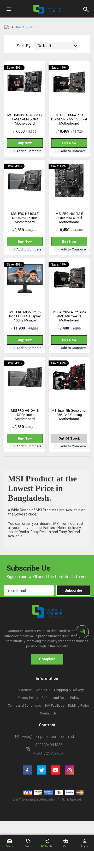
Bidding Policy (78, 705)
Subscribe (73, 590)
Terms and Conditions (24, 705)
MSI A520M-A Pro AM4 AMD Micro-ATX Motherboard (69, 316)
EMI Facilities (54, 705)
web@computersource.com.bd (48, 736)
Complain (47, 659)
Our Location (23, 690)
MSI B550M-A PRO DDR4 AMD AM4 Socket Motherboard (69, 119)
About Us (43, 690)
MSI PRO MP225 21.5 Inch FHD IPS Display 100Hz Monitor (24, 316)
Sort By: (24, 45)
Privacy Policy (28, 698)
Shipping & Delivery (69, 690)
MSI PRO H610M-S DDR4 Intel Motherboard (25, 415)
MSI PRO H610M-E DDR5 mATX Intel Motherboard (69, 218)
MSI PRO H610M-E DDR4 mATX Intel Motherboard (25, 218)
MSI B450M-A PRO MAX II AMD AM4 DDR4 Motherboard (25, 119)
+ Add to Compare (27, 151)
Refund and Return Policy (60, 698)
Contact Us (48, 713)
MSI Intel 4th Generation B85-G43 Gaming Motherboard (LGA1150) (69, 417)
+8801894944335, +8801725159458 (48, 749)
